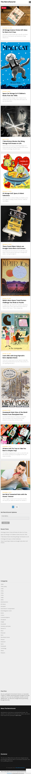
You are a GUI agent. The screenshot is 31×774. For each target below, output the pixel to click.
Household (3, 624)
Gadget (2, 622)
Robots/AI (3, 641)
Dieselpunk (3, 619)
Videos (2, 650)
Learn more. (18, 715)
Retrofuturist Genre (5, 637)
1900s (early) (4, 586)
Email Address (5, 516)
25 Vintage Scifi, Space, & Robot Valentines (11, 539)
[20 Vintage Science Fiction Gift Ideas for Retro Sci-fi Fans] (15, 15)
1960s (2, 593)
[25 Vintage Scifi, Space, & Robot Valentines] (15, 171)
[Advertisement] (15, 562)
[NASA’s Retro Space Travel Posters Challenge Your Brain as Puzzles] (15, 277)
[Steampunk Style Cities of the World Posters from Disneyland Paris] (15, 387)
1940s (2, 588)
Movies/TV (3, 628)
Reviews (3, 639)
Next (17, 507)
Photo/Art (3, 633)
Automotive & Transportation (8, 608)
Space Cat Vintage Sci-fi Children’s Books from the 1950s (14, 534)
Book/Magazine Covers (6, 610)
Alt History (3, 604)
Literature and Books (6, 626)
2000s (2, 599)
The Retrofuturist (8, 2)
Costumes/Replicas (5, 617)
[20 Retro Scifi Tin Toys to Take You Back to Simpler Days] (15, 434)
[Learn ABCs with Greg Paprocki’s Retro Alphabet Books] (15, 332)
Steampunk (3, 646)
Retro (2, 635)
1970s (2, 595)
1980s (2, 597)
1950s (2, 591)
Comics (2, 615)
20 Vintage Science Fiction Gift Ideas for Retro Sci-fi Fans (14, 532)
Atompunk (3, 606)
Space (2, 644)
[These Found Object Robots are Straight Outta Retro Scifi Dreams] (15, 223)
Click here (9, 773)
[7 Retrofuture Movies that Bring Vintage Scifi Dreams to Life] (15, 121)
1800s (2, 584)
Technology (3, 648)
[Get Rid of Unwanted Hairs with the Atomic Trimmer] (15, 475)
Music (2, 630)
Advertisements (4, 602)
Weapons (3, 652)
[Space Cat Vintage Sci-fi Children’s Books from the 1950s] (15, 65)
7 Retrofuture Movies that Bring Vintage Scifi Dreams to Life (15, 536)
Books (2, 613)
